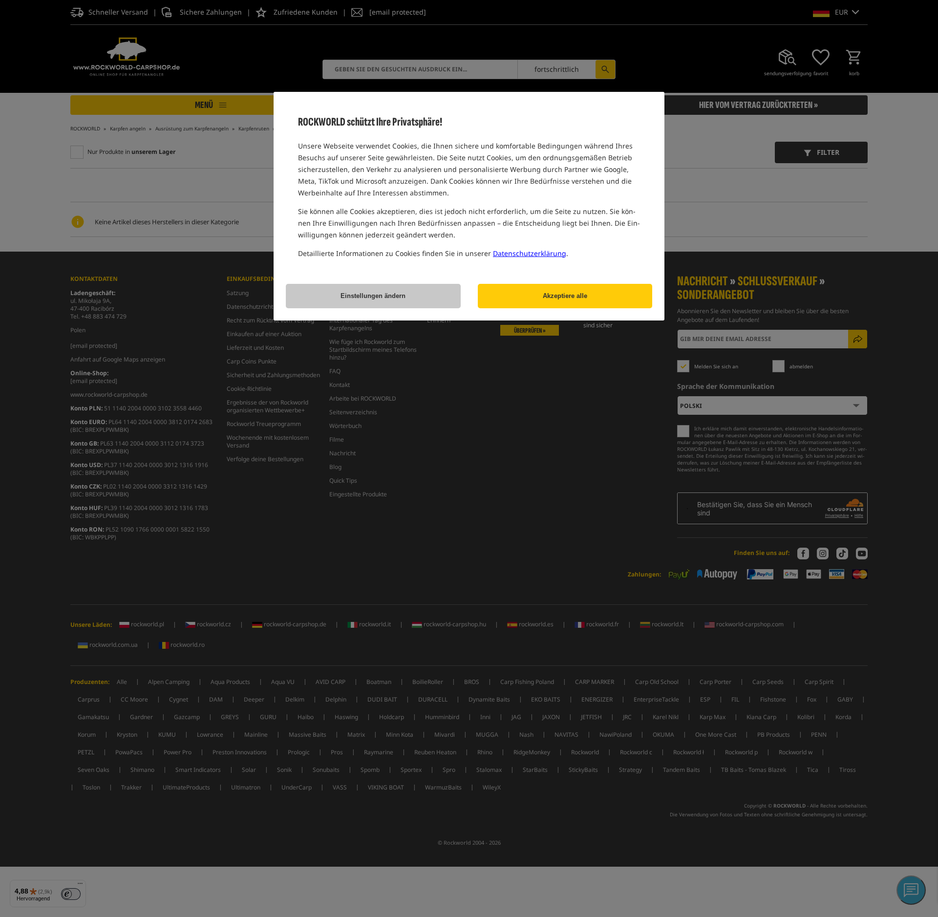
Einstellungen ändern (373, 295)
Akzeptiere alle (565, 295)
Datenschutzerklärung (529, 253)
